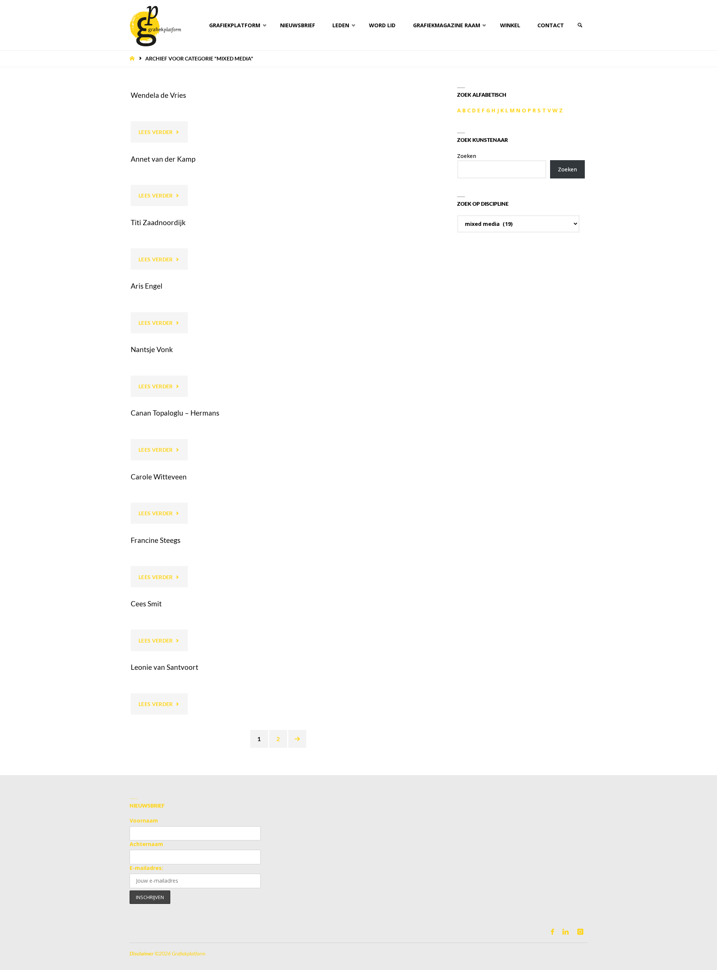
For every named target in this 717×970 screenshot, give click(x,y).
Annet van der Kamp (163, 159)
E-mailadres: (146, 867)
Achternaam (146, 844)
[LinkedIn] (565, 932)
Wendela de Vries (158, 95)
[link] (580, 25)
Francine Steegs (155, 540)
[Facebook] (552, 932)
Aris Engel (146, 286)
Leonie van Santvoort (164, 667)
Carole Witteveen (159, 476)
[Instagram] (580, 932)
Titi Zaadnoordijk (158, 222)
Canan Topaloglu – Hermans (175, 412)
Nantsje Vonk (152, 349)
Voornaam (144, 820)
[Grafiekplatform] (155, 25)
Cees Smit (146, 603)
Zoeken (466, 155)
